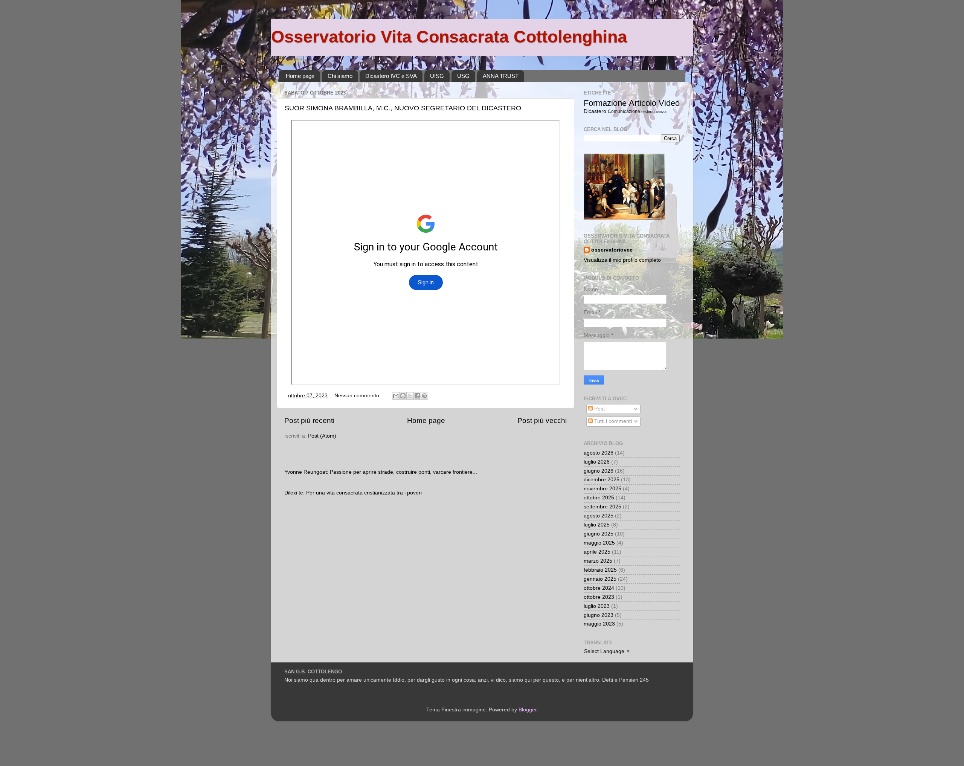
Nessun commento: (358, 395)
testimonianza (654, 111)
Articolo (642, 103)
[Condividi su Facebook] (417, 396)
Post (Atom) (322, 436)
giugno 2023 (598, 615)
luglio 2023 (597, 606)
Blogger (528, 710)
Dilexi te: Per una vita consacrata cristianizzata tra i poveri (353, 493)
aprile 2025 (597, 552)
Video (669, 103)
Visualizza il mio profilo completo (622, 260)
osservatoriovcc (612, 250)
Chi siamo (340, 76)
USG (463, 76)
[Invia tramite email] (396, 396)
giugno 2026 (598, 471)
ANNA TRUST (501, 76)
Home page (300, 76)
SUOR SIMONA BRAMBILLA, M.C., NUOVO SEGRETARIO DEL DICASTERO (403, 108)
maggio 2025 (599, 543)
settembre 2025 (602, 507)
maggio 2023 (599, 624)
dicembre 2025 (601, 479)
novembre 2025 (602, 488)
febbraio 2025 (600, 570)
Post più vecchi (542, 420)
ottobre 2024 (599, 588)
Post (599, 409)
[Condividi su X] (410, 396)
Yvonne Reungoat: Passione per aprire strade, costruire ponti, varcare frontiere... (380, 472)
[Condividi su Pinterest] (424, 396)
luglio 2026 (597, 462)
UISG (437, 76)
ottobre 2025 (599, 497)
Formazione (605, 103)
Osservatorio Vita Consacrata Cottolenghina (449, 36)
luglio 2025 (597, 525)
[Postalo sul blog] (403, 396)
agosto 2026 (598, 453)
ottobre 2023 (599, 597)
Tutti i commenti (612, 421)
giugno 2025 (598, 534)
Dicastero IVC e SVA (391, 76)
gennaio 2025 (600, 579)
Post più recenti (309, 420)
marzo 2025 (598, 561)
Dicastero (595, 111)
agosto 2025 (598, 516)
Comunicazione (624, 111)
